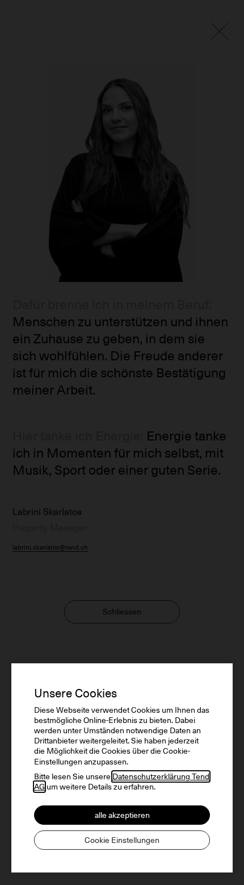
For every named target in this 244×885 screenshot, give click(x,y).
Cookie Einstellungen (122, 840)
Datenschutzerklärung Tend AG (121, 781)
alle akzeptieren (122, 815)
